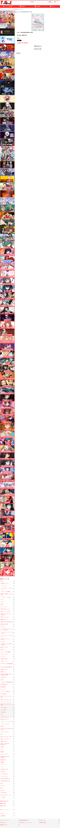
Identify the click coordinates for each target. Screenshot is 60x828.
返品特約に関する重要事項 (23, 42)
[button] (38, 49)
